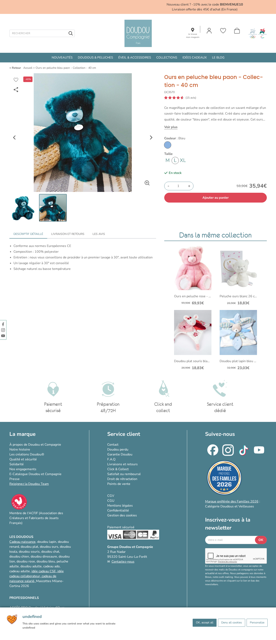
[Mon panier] (237, 31)
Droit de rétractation (122, 479)
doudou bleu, (46, 561)
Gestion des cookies (122, 515)
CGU (110, 500)
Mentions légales (120, 505)
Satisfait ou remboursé (124, 474)
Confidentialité (118, 510)
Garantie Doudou (119, 454)
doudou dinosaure (44, 556)
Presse (14, 479)
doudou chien (19, 556)
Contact (112, 444)
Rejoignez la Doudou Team (29, 484)
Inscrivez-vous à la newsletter (227, 523)
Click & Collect (118, 469)
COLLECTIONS (166, 57)
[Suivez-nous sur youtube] (3, 335)
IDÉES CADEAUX (194, 57)
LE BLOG (218, 57)
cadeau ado (51, 566)
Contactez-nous (123, 561)
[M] (167, 160)
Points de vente (118, 484)
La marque (22, 434)
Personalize (257, 622)
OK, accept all (204, 622)
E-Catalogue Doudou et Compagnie (35, 474)
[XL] (182, 160)
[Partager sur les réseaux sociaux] (16, 90)
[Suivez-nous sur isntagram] (3, 330)
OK (260, 540)
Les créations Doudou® (26, 454)
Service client (123, 434)
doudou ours (49, 546)
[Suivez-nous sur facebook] (3, 324)
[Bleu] (167, 145)
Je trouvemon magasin (192, 36)
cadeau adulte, (20, 571)
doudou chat (50, 551)
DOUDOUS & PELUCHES (95, 57)
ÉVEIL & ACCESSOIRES (134, 57)
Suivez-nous (220, 434)
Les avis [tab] (99, 234)
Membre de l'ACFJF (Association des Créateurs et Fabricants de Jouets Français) (36, 518)
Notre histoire (19, 449)
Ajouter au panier (215, 197)
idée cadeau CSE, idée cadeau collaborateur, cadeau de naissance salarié (36, 576)
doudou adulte (31, 566)
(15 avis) (190, 97)
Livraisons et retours (122, 464)
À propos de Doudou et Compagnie (35, 444)
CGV (110, 496)
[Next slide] (151, 137)
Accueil (27, 68)
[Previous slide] (14, 137)
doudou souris (29, 551)
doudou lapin (46, 542)
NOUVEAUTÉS (62, 57)
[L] (175, 160)
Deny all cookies (231, 622)
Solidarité (16, 464)
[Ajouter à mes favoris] (16, 80)
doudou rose (26, 561)
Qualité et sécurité (23, 459)
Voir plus (171, 127)
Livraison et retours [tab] (67, 234)
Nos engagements (22, 469)
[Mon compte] (209, 31)
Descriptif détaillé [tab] (28, 234)
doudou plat (29, 546)
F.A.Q (111, 459)
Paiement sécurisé (120, 527)
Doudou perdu (117, 449)
